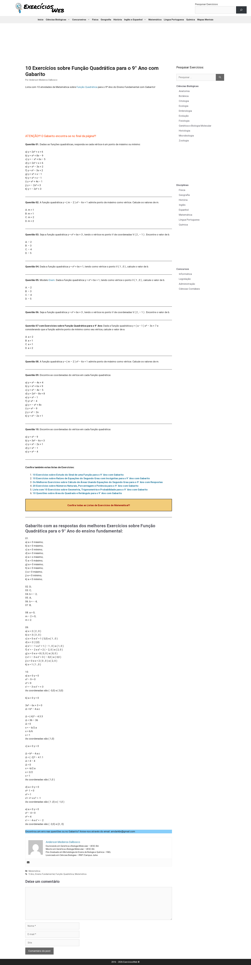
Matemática (155, 19)
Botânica (184, 96)
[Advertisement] (125, 42)
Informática (185, 273)
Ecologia (183, 105)
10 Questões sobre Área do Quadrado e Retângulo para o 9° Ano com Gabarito (77, 493)
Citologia (184, 101)
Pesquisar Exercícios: (206, 4)
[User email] (28, 862)
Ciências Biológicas (56, 19)
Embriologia (185, 110)
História (117, 19)
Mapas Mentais (205, 19)
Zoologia (184, 140)
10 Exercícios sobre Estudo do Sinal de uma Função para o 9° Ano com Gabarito (78, 474)
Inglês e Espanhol (133, 19)
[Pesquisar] (220, 77)
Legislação (185, 278)
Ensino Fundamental (45, 874)
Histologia (184, 130)
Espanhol (184, 209)
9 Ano (31, 874)
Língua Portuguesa (174, 19)
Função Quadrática (87, 87)
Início (40, 19)
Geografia (106, 19)
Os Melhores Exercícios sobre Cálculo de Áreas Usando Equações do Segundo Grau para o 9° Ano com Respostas (98, 482)
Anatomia (184, 91)
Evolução (184, 115)
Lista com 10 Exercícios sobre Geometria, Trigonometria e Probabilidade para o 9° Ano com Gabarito (90, 489)
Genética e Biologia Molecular (195, 125)
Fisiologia (184, 120)
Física (95, 19)
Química (190, 19)
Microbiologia (186, 135)
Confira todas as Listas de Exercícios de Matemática (97, 505)
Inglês (182, 204)
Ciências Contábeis (189, 288)
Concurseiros (79, 19)
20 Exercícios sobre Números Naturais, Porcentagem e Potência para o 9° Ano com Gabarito (85, 485)
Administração (187, 283)
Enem (52, 280)
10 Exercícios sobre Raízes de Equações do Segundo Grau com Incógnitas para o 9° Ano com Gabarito (91, 478)
